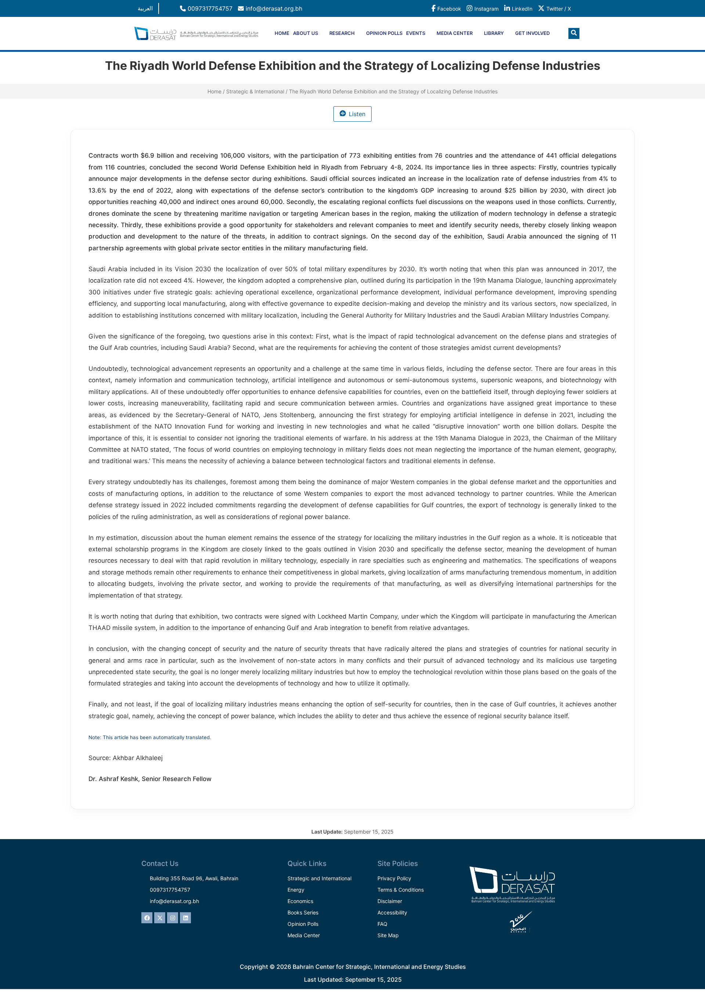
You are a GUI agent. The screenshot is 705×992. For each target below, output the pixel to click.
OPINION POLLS (384, 33)
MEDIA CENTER (455, 33)
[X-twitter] (159, 917)
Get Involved (532, 33)
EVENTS (415, 33)
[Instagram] (172, 917)
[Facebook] (146, 917)
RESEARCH (342, 33)
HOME (282, 33)
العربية (145, 8)
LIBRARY (494, 33)
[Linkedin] (185, 917)
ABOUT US (305, 33)
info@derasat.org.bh (273, 8)
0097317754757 (209, 8)
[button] (573, 33)
